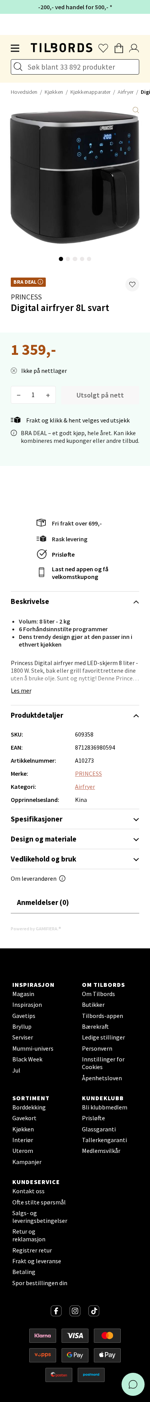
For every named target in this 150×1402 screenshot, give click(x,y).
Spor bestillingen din (39, 1283)
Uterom (22, 1150)
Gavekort (24, 1118)
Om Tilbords (98, 994)
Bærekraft (95, 1026)
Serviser (22, 1037)
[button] (132, 284)
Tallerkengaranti (104, 1140)
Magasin (23, 994)
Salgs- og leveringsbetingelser (39, 1216)
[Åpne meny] (15, 48)
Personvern (97, 1048)
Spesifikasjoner (36, 818)
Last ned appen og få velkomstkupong (80, 572)
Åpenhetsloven (102, 1078)
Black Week (27, 1059)
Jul (16, 1070)
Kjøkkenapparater (90, 91)
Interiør (22, 1140)
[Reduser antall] (18, 394)
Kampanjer (27, 1162)
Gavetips (23, 1015)
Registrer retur (32, 1250)
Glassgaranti (99, 1129)
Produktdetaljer (37, 715)
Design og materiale (44, 838)
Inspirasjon (27, 1004)
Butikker (93, 1004)
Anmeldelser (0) (43, 902)
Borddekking (29, 1107)
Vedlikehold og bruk (43, 858)
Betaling (23, 1272)
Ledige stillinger (103, 1037)
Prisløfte (63, 554)
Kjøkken (54, 91)
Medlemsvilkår (101, 1150)
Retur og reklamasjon (28, 1235)
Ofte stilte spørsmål (39, 1202)
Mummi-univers (32, 1048)
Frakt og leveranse (36, 1261)
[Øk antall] (47, 394)
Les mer (21, 690)
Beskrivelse (30, 601)
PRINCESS (26, 296)
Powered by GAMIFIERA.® (36, 928)
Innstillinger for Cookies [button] (103, 1063)
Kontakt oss (28, 1191)
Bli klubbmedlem (104, 1107)
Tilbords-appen (102, 1015)
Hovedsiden (24, 91)
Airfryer (125, 91)
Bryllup (22, 1026)
